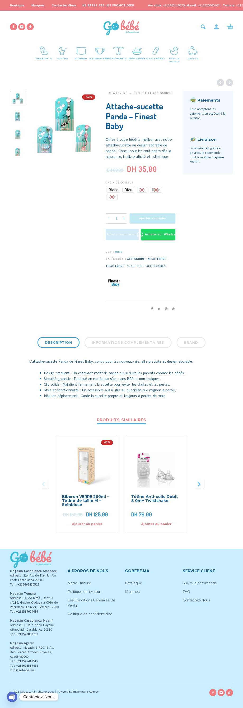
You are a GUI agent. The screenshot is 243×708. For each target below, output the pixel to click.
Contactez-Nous (64, 5)
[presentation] (37, 126)
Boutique (17, 5)
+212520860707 (209, 5)
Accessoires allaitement (147, 259)
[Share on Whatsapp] (171, 308)
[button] (203, 26)
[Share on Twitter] (157, 308)
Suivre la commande (200, 583)
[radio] (113, 189)
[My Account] (216, 26)
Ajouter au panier (152, 218)
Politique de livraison (84, 592)
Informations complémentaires (128, 342)
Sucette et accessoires (153, 93)
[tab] (58, 343)
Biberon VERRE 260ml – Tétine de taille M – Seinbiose (85, 500)
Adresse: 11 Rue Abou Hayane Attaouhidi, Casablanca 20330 (32, 627)
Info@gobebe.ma (22, 670)
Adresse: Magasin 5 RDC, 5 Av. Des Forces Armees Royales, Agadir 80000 (32, 652)
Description (58, 342)
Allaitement (118, 93)
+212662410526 (174, 5)
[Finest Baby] (114, 281)
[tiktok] (30, 26)
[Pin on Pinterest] (164, 308)
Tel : (24, 584)
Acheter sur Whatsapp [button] (160, 234)
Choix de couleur (119, 182)
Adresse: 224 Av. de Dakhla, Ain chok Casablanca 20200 (33, 577)
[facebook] (13, 26)
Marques (38, 5)
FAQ (186, 592)
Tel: (24, 611)
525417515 (30, 661)
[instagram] (21, 26)
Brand (191, 342)
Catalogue (133, 583)
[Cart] (230, 26)
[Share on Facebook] (150, 308)
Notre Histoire (79, 583)
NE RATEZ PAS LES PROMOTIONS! (108, 5)
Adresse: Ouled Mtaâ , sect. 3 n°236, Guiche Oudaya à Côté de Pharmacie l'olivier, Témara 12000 (34, 602)
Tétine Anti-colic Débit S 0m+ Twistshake (154, 498)
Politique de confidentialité (90, 614)
